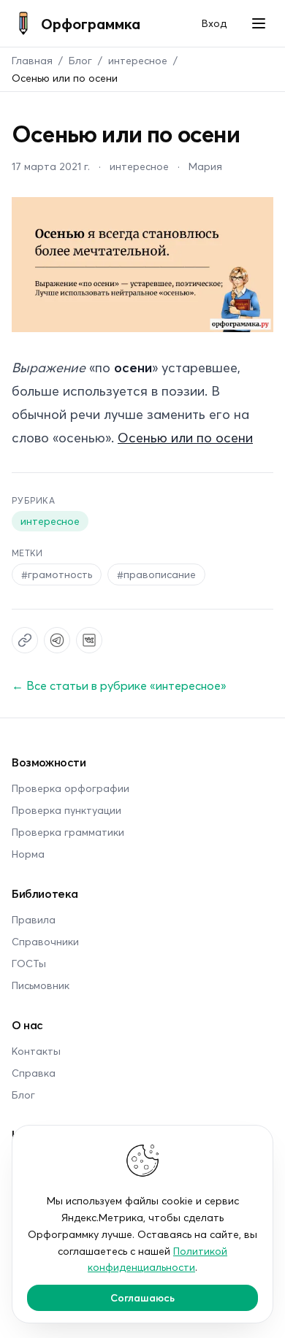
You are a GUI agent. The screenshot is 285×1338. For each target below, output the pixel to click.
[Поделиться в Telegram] (57, 640)
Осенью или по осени (185, 437)
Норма (28, 854)
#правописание (156, 574)
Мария (205, 166)
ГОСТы (29, 963)
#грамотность (56, 574)
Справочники (45, 941)
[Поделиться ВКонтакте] (89, 640)
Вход (214, 23)
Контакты (36, 1051)
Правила (34, 919)
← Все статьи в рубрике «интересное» (119, 685)
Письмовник (40, 985)
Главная (32, 60)
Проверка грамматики (68, 832)
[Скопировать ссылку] (25, 640)
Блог (80, 60)
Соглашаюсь (142, 1297)
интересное (137, 60)
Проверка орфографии (70, 788)
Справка (34, 1073)
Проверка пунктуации (66, 810)
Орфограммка (90, 23)
